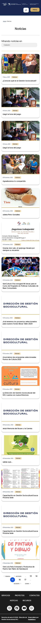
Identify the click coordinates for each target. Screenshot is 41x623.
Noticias (14, 600)
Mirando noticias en (11, 41)
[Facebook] (16, 608)
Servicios (5, 595)
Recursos (27, 600)
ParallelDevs (32, 619)
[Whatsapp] (31, 608)
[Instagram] (9, 608)
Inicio (4, 21)
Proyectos (19, 595)
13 (31, 576)
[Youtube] (24, 608)
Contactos (34, 595)
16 (20, 579)
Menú (35, 10)
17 (25, 579)
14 (36, 576)
